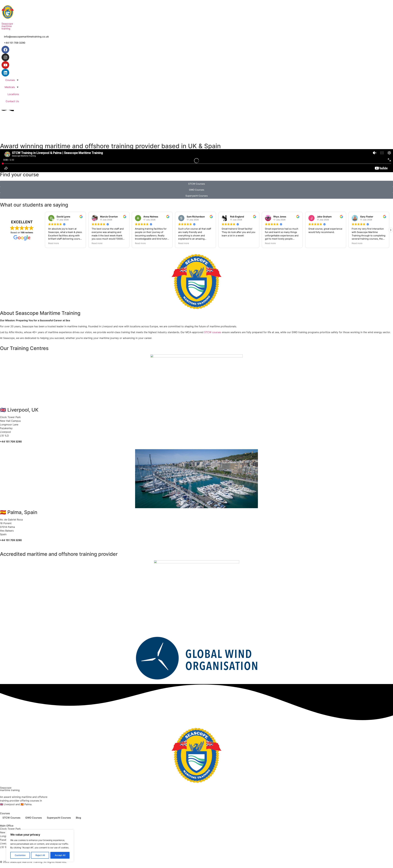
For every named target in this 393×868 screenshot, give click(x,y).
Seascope (7, 23)
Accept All (60, 855)
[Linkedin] (5, 72)
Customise (20, 855)
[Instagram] (5, 57)
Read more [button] (54, 243)
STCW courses (212, 332)
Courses (10, 80)
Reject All (40, 855)
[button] (390, 230)
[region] (40, 846)
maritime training (7, 27)
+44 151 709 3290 (11, 441)
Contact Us (12, 101)
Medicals (10, 87)
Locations (13, 94)
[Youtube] (5, 65)
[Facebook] (5, 49)
